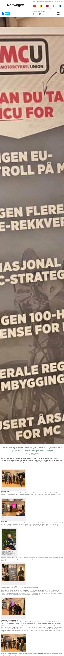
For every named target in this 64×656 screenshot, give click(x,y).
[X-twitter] (43, 14)
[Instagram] (37, 14)
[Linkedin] (40, 14)
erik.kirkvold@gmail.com (50, 8)
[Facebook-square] (33, 14)
